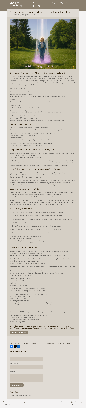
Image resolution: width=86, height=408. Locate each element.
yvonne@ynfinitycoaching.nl (75, 402)
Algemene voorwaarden (10, 402)
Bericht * (13, 371)
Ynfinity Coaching (16, 4)
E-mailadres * (14, 363)
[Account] (33, 6)
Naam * (12, 355)
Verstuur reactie (16, 385)
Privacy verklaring (26, 402)
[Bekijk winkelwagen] (39, 6)
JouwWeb (81, 405)
